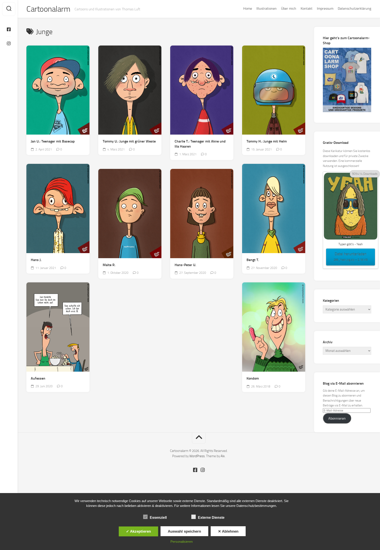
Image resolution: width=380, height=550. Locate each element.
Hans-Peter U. (185, 265)
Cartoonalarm (48, 9)
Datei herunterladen (351, 256)
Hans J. (36, 260)
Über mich (288, 8)
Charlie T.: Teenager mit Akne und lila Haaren (200, 143)
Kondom (253, 378)
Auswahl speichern (184, 531)
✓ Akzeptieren (138, 531)
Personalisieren (181, 541)
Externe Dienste (211, 517)
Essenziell (158, 517)
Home (247, 8)
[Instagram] (8, 43)
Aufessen (38, 378)
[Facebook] (8, 29)
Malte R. (109, 265)
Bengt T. (253, 260)
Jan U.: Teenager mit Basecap (53, 141)
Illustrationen (266, 8)
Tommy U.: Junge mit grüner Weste (129, 141)
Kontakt (306, 8)
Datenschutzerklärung (354, 8)
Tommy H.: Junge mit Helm (267, 141)
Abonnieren (337, 418)
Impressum (325, 8)
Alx (223, 456)
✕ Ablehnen (228, 531)
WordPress (197, 456)
